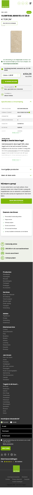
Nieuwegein (6, 404)
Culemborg (6, 402)
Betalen (5, 338)
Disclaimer (25, 477)
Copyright (26, 479)
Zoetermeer (6, 395)
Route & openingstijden (10, 370)
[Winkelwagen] (26, 3)
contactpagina (12, 151)
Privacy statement (17, 479)
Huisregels (6, 368)
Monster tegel (7, 301)
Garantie (5, 347)
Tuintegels (6, 283)
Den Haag (6, 393)
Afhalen (5, 340)
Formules (6, 362)
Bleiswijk (5, 386)
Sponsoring (6, 373)
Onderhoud (6, 322)
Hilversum (6, 400)
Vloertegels (6, 276)
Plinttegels (6, 285)
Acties (5, 359)
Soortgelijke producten (10, 169)
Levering (5, 342)
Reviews (5, 349)
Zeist (4, 411)
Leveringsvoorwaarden (13, 477)
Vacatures (6, 379)
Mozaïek (5, 279)
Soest (4, 413)
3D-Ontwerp (6, 296)
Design (5, 318)
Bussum (5, 408)
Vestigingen (6, 364)
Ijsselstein (6, 406)
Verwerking (6, 308)
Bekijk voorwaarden (8, 444)
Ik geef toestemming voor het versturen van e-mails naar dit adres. (16, 442)
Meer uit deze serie (8, 175)
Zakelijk (5, 377)
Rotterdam (6, 388)
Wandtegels (6, 274)
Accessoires (6, 287)
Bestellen (6, 336)
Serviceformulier (8, 331)
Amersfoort (6, 397)
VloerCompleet (7, 299)
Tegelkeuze (6, 316)
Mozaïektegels (7, 281)
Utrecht (5, 391)
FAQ (4, 333)
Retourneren (6, 345)
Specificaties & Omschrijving (12, 102)
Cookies (8, 479)
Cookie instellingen (17, 481)
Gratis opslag (7, 303)
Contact (5, 329)
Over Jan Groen (7, 357)
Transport (6, 305)
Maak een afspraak (8, 294)
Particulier (5, 422)
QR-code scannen (8, 366)
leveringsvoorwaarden (10, 63)
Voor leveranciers (8, 375)
